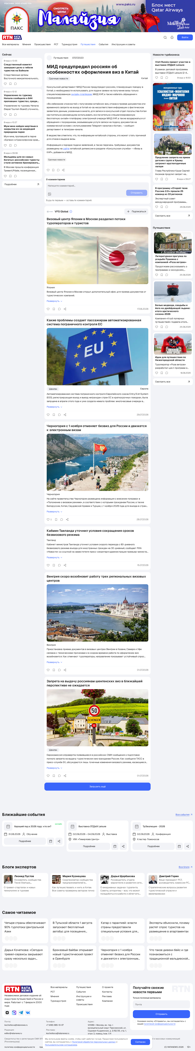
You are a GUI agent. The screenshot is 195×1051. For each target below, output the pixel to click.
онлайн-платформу (81, 94)
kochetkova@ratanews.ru (16, 1025)
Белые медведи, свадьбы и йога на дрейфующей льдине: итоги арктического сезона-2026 (172, 309)
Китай (144, 78)
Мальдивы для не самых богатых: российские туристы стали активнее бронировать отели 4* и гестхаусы (21, 161)
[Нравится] (5, 83)
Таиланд (51, 540)
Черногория (53, 494)
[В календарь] (50, 841)
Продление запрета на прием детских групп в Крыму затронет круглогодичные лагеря (172, 162)
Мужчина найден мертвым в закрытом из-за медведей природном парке (21, 128)
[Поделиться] (63, 170)
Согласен (140, 1041)
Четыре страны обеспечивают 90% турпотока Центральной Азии (25, 927)
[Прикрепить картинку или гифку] (49, 194)
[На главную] (12, 37)
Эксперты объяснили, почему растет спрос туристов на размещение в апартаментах (169, 927)
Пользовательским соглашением (61, 1045)
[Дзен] (7, 1013)
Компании (107, 1000)
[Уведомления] (172, 37)
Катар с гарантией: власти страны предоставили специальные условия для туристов (119, 929)
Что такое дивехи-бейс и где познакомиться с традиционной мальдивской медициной (168, 956)
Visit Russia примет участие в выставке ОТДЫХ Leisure (172, 63)
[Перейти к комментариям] (15, 83)
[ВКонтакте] (28, 1013)
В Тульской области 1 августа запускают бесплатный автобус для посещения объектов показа (72, 929)
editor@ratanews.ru (13, 1033)
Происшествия (42, 44)
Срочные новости (58, 78)
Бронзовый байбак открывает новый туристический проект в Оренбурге (73, 954)
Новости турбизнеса (166, 54)
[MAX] (14, 1013)
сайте (66, 148)
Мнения (26, 44)
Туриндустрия (69, 44)
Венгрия (51, 644)
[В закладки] (10, 83)
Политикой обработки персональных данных (94, 1042)
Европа (144, 388)
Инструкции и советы (123, 44)
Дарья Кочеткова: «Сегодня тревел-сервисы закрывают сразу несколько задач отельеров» (23, 956)
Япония (51, 287)
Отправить (161, 1014)
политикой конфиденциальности (159, 1024)
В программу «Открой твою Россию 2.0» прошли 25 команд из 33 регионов (171, 191)
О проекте (107, 987)
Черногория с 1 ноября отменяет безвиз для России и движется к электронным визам (120, 956)
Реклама (107, 996)
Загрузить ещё (98, 786)
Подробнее (25, 841)
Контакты (107, 991)
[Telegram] (21, 1013)
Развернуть (53, 301)
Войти (185, 37)
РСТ (56, 44)
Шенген (53, 388)
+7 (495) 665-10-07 (55, 1025)
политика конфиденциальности (19, 1047)
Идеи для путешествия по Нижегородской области (170, 359)
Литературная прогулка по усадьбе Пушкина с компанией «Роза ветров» (171, 259)
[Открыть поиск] (165, 37)
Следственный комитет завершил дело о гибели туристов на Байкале (18, 67)
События (103, 44)
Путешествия (88, 44)
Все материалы (10, 44)
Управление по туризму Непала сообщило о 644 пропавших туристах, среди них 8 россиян (20, 100)
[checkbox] (134, 1021)
